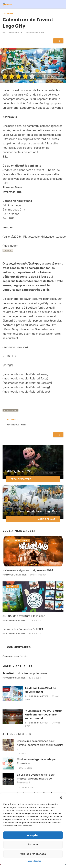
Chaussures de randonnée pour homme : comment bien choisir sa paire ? (40, 744)
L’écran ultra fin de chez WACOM (23, 629)
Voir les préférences (33, 853)
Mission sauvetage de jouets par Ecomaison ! (36, 761)
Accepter (33, 835)
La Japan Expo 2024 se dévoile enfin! (40, 689)
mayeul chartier (16, 575)
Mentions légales (33, 861)
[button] (61, 797)
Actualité (8, 14)
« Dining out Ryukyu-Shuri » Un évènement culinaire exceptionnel (43, 714)
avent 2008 (13, 425)
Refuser (33, 844)
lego (24, 425)
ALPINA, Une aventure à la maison (24, 616)
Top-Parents (14, 32)
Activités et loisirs (18, 540)
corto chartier (16, 620)
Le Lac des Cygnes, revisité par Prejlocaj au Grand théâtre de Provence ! (35, 778)
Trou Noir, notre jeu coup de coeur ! (25, 673)
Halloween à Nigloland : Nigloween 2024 (28, 570)
